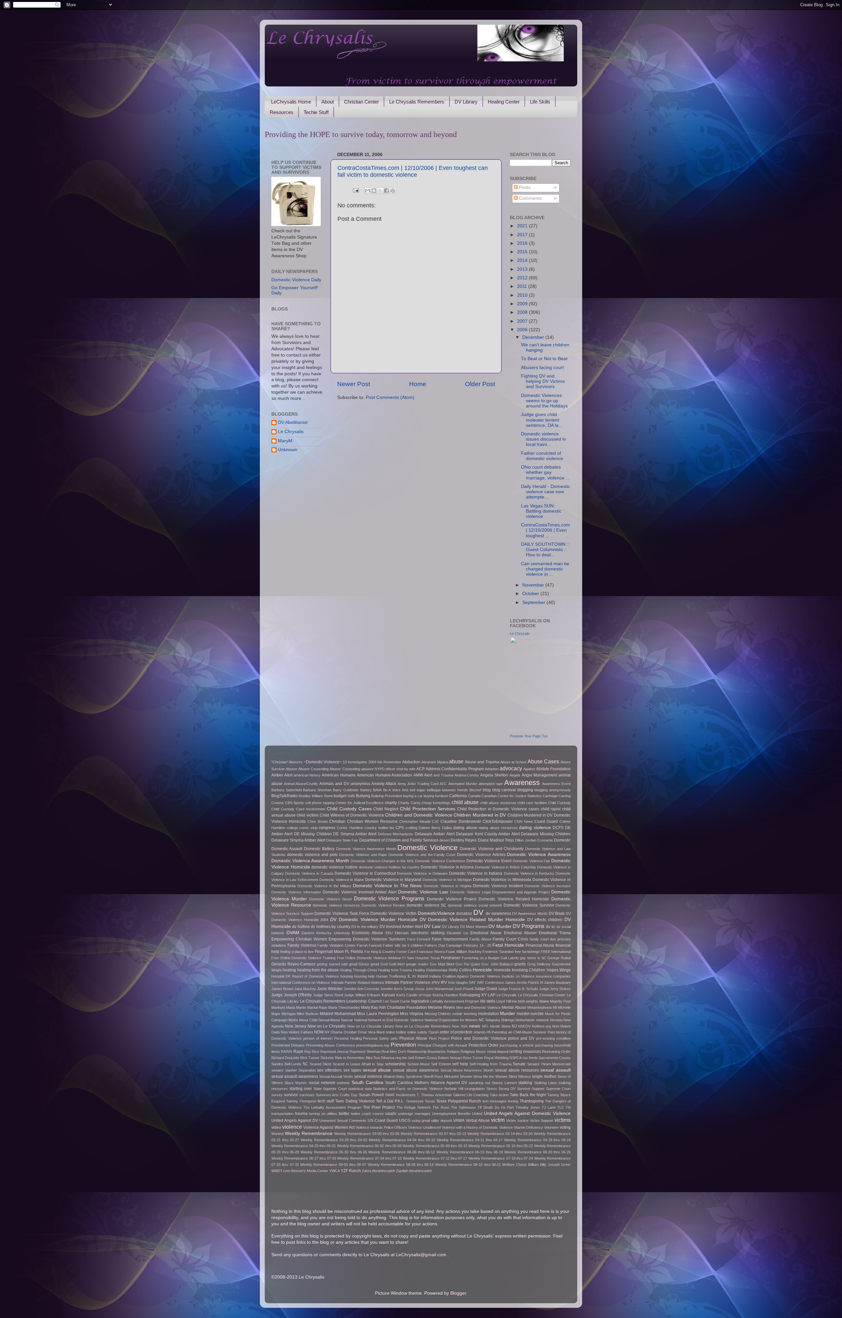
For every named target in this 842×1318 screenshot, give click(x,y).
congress (327, 827)
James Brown (282, 989)
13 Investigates (355, 762)
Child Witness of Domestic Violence (352, 815)
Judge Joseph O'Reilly (291, 995)
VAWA (458, 1120)
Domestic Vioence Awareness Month (366, 849)
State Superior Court (330, 1089)
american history (307, 775)
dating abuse (465, 827)
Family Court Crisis (510, 939)
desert (444, 840)
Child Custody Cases (349, 808)
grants (520, 964)
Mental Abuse (514, 1007)
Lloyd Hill (503, 1001)
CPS (400, 827)
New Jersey (295, 1026)
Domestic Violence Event (488, 861)
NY (327, 1032)
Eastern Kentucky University (326, 933)
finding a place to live (296, 952)
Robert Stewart (450, 1058)
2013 (523, 269)
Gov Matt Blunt (442, 964)
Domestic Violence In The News (387, 885)
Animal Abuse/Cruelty (301, 784)
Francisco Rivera (430, 952)
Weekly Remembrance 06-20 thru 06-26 (537, 1152)
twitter (344, 1113)
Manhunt (278, 1007)
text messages (495, 1101)
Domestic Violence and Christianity (492, 848)
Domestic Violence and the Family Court (421, 855)
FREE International (556, 952)
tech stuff (326, 1101)
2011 (522, 286)
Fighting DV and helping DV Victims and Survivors (543, 381)
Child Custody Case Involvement (298, 809)
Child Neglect (385, 809)
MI (555, 1007)
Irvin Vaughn (458, 982)
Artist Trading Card (423, 784)
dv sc (550, 926)
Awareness (522, 782)
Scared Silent (321, 1064)
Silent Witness (519, 1076)
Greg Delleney (539, 964)
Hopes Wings (559, 970)
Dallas (447, 828)
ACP (420, 769)
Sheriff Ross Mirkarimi (441, 1076)
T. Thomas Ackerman (434, 1095)
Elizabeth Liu (457, 933)
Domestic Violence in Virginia (447, 886)
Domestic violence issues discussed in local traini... (543, 439)
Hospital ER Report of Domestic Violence (305, 976)
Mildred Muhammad (338, 1013)
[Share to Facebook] (386, 190)
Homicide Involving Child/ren (520, 970)
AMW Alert (422, 775)
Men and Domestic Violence (478, 1007)
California (458, 796)
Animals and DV (334, 783)
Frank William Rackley (464, 952)
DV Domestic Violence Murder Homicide (373, 919)
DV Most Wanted (473, 927)
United (477, 1114)
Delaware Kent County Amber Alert (488, 834)
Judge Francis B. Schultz (518, 989)
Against (529, 769)
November (533, 585)
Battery (366, 790)
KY (484, 995)
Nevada (556, 1020)
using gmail (421, 1120)
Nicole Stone (500, 1026)
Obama (336, 1032)
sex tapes (352, 1070)
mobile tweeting (464, 1014)
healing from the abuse (318, 970)
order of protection (456, 1032)
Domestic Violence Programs (389, 898)
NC (481, 1020)
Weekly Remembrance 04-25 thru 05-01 (303, 1146)
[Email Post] (355, 190)
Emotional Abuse (486, 933)
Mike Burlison (307, 1014)
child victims (308, 815)
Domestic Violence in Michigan (447, 880)
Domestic (562, 840)
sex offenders (329, 1070)
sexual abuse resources (517, 1070)
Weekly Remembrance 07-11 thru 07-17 (435, 1158)
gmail (375, 964)
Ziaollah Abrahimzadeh (414, 1171)
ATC (443, 784)
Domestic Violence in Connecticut (365, 873)
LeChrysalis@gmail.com (421, 1254)
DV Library (466, 101)
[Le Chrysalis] (529, 729)
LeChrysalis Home (291, 101)
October (531, 593)
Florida (357, 951)
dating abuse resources (498, 828)
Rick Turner (309, 1058)
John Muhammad (439, 989)
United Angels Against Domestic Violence (527, 1113)
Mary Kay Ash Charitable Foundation (394, 1007)
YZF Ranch (351, 1170)
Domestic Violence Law (423, 892)
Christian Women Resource (372, 821)
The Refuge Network (413, 1107)
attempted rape (491, 784)
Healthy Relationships (430, 970)
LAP (491, 995)
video (276, 1127)
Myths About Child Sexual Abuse (314, 1020)
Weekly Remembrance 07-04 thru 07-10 (369, 1158)
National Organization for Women (451, 1020)
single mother (544, 1076)
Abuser (291, 769)
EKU (389, 933)
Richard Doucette (285, 1058)
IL (409, 976)
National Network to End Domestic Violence (389, 1020)
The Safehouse (463, 1107)
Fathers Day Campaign (443, 945)
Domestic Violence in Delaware (422, 873)
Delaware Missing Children (546, 834)
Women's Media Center (309, 1171)
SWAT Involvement (400, 1095)
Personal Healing (348, 1038)
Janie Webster (330, 988)
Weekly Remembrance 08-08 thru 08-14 (400, 1165)
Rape (298, 1051)
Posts (524, 187)
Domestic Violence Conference (440, 861)
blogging (525, 790)
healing (289, 970)
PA (488, 1032)
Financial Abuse (540, 945)
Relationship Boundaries (426, 1051)
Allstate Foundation (553, 769)
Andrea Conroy (467, 775)
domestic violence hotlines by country (389, 867)
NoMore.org (541, 1026)
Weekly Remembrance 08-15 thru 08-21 (468, 1165)
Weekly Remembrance (309, 1133)
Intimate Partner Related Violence (357, 982)
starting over (300, 1088)
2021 (523, 225)
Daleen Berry (429, 828)
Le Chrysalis (291, 431)
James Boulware (557, 982)
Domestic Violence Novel (330, 899)
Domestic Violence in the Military (324, 886)
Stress (491, 1089)
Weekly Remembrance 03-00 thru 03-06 (367, 1134)
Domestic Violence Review (383, 905)
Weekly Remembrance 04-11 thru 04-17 (470, 1140)
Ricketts (327, 1058)
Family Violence (301, 945)
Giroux (364, 964)
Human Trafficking (391, 976)
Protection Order (483, 1045)
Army (402, 784)
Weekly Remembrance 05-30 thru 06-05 (334, 1152)
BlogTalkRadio (284, 796)
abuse (456, 761)
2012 (523, 277)
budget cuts (344, 796)
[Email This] (367, 190)
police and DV (521, 1038)
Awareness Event (556, 784)
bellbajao (434, 790)
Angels (514, 775)
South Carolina (367, 1082)
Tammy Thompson (301, 1101)
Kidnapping (469, 995)
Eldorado (402, 933)
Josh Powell (463, 989)
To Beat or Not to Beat (544, 358)
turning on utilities (323, 1114)
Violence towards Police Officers (381, 1127)
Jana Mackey (305, 989)
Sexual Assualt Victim (336, 1076)
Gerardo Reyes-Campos (293, 964)
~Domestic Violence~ (323, 762)
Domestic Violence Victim (393, 913)
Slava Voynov (296, 1083)
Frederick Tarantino (498, 952)
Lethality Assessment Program (454, 1001)
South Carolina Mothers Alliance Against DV (426, 1082)
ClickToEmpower (498, 821)
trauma (301, 1113)
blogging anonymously (552, 790)
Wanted (277, 1134)
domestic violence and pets (312, 854)
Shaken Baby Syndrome (402, 1076)
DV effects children (545, 919)
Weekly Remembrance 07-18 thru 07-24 (500, 1158)
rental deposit (497, 1051)
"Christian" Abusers (286, 762)
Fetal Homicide (508, 945)
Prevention (403, 1045)
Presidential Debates (288, 1045)
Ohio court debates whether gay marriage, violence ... (545, 472)
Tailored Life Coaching (471, 1095)
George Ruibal (559, 958)
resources (532, 1051)
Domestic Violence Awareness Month (310, 860)
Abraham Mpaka (434, 762)
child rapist (551, 809)
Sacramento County (555, 1058)
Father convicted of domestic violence (542, 456)
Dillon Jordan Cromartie (534, 840)
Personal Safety (376, 1038)
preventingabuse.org (372, 1045)
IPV (444, 982)
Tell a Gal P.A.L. (390, 1101)
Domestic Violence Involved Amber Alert (359, 892)
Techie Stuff (316, 112)
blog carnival (504, 790)
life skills (487, 1001)
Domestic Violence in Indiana (475, 873)
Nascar (347, 1020)
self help (460, 1064)
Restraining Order (556, 1051)
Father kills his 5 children (403, 945)
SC (305, 1064)
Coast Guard (546, 821)
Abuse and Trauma (482, 762)
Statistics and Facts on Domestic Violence (408, 1089)
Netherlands (525, 1020)
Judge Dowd (485, 988)
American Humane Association (384, 775)
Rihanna (387, 1058)
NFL (485, 1026)
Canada (474, 796)
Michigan (289, 1014)
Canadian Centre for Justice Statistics (512, 796)
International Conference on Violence (300, 982)
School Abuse (419, 1064)
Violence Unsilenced (424, 1127)
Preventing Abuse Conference (330, 1045)
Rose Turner (473, 1058)
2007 (523, 321)
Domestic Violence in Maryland (393, 879)
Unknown (287, 449)
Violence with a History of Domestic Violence (477, 1127)
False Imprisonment (450, 939)
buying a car (413, 796)
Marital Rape (317, 1007)
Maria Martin (296, 1007)
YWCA (334, 1171)
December (533, 337)
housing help (364, 976)
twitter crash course (367, 1114)
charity (391, 802)
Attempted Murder (462, 784)
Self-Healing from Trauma (490, 1064)
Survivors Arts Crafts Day (337, 1095)
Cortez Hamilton (350, 828)
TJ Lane (549, 1107)
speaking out (479, 1083)
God (384, 964)
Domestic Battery (319, 848)
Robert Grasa (426, 1058)
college (292, 828)
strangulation (474, 1089)
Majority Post (560, 1001)
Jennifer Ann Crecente (361, 989)
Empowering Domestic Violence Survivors (367, 939)
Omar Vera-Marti (371, 1032)
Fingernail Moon (329, 951)
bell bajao (417, 790)
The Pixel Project (379, 1107)
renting (515, 1051)
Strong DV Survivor (515, 1089)
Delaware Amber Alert (435, 834)
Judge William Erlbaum (362, 995)
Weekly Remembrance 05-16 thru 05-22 (500, 1146)
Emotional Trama (555, 933)
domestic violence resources (336, 905)
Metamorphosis (539, 1007)
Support (538, 1089)
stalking (525, 1082)
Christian (337, 821)
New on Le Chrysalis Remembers (423, 1026)
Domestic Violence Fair (531, 861)
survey (277, 1095)
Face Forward (419, 939)
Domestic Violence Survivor (529, 905)
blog (487, 790)
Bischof (475, 790)
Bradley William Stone (316, 796)
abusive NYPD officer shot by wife (388, 769)
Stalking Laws (545, 1083)
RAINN (286, 1051)
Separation (307, 1070)
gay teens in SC (533, 958)
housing (346, 976)
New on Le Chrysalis (327, 1026)
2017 (523, 234)
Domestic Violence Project (451, 899)
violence (292, 1127)
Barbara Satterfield (286, 790)
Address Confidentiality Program (454, 769)
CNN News (523, 821)
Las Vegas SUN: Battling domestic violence (541, 511)
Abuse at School (513, 762)
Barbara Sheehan (317, 790)
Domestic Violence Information (296, 892)
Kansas (388, 995)
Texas (430, 1101)
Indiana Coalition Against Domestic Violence (464, 976)
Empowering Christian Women (299, 939)
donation (464, 913)
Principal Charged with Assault (442, 1045)
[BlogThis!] (374, 190)
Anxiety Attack (383, 783)
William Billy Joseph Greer (549, 1165)
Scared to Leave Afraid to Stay (358, 1064)
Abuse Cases (543, 761)
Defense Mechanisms (395, 834)
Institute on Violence (518, 976)
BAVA (377, 790)
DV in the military (364, 927)
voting (565, 1127)
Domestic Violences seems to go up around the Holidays (544, 400)
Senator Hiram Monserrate (549, 1064)
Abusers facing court (542, 367)
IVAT (472, 982)
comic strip (308, 828)
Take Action (499, 1095)
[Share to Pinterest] (392, 190)
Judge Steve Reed (328, 995)
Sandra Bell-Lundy (286, 1064)
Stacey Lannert (504, 1083)
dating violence (535, 827)
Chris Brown (318, 821)
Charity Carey (409, 803)
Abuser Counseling (345, 769)
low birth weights (525, 1001)
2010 (523, 295)
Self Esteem (441, 1064)
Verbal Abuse (478, 1120)
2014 (523, 260)
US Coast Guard (383, 1120)
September (534, 602)
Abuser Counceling (313, 769)
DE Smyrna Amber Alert (354, 834)
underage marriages (414, 1114)
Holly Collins (460, 970)
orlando (479, 1032)
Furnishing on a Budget (480, 958)
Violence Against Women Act (328, 1127)
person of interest (318, 1038)
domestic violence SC (426, 905)
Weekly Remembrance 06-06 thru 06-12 (401, 1152)
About (327, 101)
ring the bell (404, 1058)
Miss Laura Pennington (378, 1013)
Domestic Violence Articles (481, 854)
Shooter (466, 1076)
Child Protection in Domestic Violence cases (498, 809)
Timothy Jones (528, 1107)
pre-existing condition (553, 1038)
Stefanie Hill (453, 1089)
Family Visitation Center (336, 945)
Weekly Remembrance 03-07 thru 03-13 (433, 1134)
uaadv (390, 1113)
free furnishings (527, 952)
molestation (488, 1013)
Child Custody (559, 803)
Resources (281, 112)
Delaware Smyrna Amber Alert (298, 840)
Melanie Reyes (441, 1007)
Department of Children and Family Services (398, 840)
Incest (422, 976)
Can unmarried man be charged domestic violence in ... (545, 569)
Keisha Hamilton (445, 995)
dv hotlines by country (330, 926)
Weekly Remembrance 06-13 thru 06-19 (469, 1152)
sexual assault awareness (294, 1076)
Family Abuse (480, 939)
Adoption (492, 769)
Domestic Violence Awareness (539, 854)
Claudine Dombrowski (460, 821)
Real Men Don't (394, 1051)
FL (347, 951)
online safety (417, 1032)
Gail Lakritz (510, 958)
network (542, 1020)
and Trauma (443, 775)
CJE (435, 821)
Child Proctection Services (428, 808)
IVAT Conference (490, 982)
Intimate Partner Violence (407, 982)
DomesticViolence (436, 913)
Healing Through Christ (358, 970)
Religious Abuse (473, 1051)
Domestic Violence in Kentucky (529, 873)
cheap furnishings (436, 803)
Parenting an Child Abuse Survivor (519, 1032)
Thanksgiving (532, 1101)
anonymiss (360, 783)
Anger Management (539, 775)
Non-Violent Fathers (297, 1032)
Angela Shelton (494, 775)
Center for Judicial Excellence (359, 803)
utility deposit (441, 1120)
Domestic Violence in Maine (341, 880)
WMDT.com (280, 1171)
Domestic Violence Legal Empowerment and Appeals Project (500, 892)
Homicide (482, 969)
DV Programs (528, 926)
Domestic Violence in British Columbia (505, 867)
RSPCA (515, 1058)
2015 (523, 251)
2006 (523, 329)
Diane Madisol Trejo (496, 840)
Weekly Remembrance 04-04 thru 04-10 (402, 1140)
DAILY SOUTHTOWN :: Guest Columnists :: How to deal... (545, 549)
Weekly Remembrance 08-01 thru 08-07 (333, 1165)
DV (478, 912)
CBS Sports (294, 803)
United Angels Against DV (294, 1120)
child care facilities (532, 803)
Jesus (420, 989)
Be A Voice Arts (396, 790)
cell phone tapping (319, 803)
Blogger (458, 1293)
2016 (523, 243)
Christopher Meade (415, 821)
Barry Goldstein (346, 790)
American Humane (339, 775)
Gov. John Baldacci (497, 964)
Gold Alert (397, 964)
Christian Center (361, 101)
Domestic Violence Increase (548, 886)
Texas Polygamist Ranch (458, 1101)
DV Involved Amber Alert (401, 926)
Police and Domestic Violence (479, 1038)
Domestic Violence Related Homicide (514, 899)
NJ (514, 1026)
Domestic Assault (286, 848)
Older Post (480, 384)
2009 (523, 303)
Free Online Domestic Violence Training (303, 958)
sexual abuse (377, 1070)
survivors (306, 1095)
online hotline (396, 1032)
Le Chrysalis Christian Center (542, 995)
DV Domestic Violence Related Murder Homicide (472, 919)
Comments (530, 198)
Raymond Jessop (334, 1051)
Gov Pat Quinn (468, 964)
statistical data (360, 1089)
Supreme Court (558, 1089)
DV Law (432, 926)
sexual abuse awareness (416, 1070)
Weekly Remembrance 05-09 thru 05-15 (435, 1146)
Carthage (550, 796)
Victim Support (541, 1120)
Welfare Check (514, 1165)
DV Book (557, 913)
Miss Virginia (411, 1013)
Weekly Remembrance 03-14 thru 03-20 (500, 1134)
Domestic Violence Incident (498, 886)
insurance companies (553, 976)
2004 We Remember (384, 762)
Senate (519, 1064)
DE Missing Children (313, 834)
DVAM (292, 932)
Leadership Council (364, 1001)
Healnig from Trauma (395, 970)
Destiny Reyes (464, 840)
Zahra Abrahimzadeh (378, 1171)
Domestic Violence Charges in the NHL (382, 861)
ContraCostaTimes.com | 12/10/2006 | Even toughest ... (545, 530)
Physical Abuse (413, 1038)
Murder (507, 1013)
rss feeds (530, 1058)
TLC (560, 1107)
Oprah (434, 1032)
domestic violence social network (475, 905)
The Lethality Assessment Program (332, 1107)
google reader (417, 964)
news (474, 1026)
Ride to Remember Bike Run (357, 1058)
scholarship (395, 1064)
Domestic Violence (427, 848)
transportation (282, 1114)
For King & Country (379, 952)
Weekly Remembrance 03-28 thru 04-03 (334, 1140)
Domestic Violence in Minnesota (502, 879)
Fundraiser (450, 958)
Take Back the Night (528, 1095)
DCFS (558, 827)
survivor (291, 1095)
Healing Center (504, 101)
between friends (455, 790)
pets (394, 1038)
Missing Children (438, 1014)
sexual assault (555, 1070)
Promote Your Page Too (529, 736)
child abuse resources (498, 803)
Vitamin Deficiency (528, 1127)
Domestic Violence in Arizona (447, 867)
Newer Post (353, 384)
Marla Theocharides (344, 1007)
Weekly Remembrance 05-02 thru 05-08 (369, 1146)
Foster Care (406, 952)
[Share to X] (380, 190)
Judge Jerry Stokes (555, 989)
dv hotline (301, 926)
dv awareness (498, 913)
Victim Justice (517, 1120)
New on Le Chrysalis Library (370, 1026)
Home (417, 384)
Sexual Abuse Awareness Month (466, 1070)
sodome (343, 1083)
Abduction (411, 762)
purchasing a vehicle (516, 1045)
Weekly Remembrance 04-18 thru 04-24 (537, 1140)
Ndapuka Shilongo (499, 1020)
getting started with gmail (337, 964)
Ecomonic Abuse (367, 933)
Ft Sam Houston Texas (421, 958)
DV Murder (499, 926)
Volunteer (551, 1127)
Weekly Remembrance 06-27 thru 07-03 (303, 1158)
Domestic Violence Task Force (341, 913)
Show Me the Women (490, 1076)
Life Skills (540, 101)
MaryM (285, 440)
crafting (411, 828)
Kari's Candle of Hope (414, 995)
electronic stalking (428, 933)
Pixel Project (439, 1038)
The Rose (441, 1107)
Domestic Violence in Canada (309, 873)
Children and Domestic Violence (418, 815)
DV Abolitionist (293, 422)
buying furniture (436, 796)
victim (498, 1120)
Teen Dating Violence (354, 1101)
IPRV (436, 982)
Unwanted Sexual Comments (342, 1120)
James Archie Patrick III (524, 982)
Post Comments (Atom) (390, 397)
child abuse (465, 802)
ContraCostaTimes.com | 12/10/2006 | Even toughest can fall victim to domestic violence (412, 171)
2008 (523, 312)
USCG (404, 1120)
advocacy (511, 768)
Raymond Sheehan (365, 1051)
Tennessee (415, 1101)
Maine (544, 1001)
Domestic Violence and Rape (363, 855)
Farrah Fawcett (369, 945)
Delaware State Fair (342, 840)
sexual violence (368, 1076)
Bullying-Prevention (386, 796)
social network (322, 1082)
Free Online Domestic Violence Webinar (369, 958)
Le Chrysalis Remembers (416, 101)
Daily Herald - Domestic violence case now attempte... (545, 491)
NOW (319, 1032)
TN (568, 1107)
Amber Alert (281, 775)
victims (563, 1120)
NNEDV (524, 1026)
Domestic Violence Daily (296, 279)
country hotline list (379, 828)
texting (513, 1101)
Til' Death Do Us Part (496, 1107)
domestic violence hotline (334, 867)
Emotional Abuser (520, 933)
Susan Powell (371, 1095)
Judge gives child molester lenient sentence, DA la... (541, 420)
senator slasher (284, 1070)
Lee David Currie (396, 1001)
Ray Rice (311, 1051)
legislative (420, 1001)
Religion (453, 1051)
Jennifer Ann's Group (397, 989)
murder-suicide (530, 1013)
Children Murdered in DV (480, 815)
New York (460, 1026)
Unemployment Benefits (451, 1114)
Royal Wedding (496, 1058)
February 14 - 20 (477, 945)
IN (414, 976)
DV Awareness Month (529, 913)
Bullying (363, 796)
